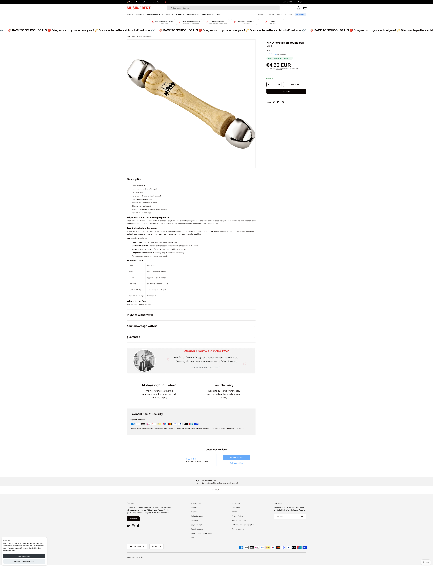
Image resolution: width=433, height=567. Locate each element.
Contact (271, 14)
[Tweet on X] (273, 102)
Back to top (216, 490)
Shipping (279, 69)
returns (279, 14)
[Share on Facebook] (278, 102)
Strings (179, 14)
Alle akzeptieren (24, 556)
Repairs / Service (197, 529)
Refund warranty (197, 516)
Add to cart (295, 84)
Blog (218, 14)
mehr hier (133, 519)
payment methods (198, 525)
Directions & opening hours (201, 533)
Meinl (268, 50)
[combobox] (223, 8)
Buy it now (286, 91)
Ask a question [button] (236, 463)
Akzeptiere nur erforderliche (24, 561)
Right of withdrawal (240, 520)
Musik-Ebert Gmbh (137, 557)
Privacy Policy (237, 516)
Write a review (236, 457)
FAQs (193, 538)
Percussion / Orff (153, 14)
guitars (139, 14)
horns (168, 14)
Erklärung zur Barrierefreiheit (243, 525)
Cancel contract (238, 529)
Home (128, 36)
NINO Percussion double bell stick (142, 36)
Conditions (236, 507)
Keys (129, 14)
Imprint (234, 512)
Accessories (191, 14)
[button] (304, 7)
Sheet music (206, 14)
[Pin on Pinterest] (282, 102)
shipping (261, 14)
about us (288, 14)
